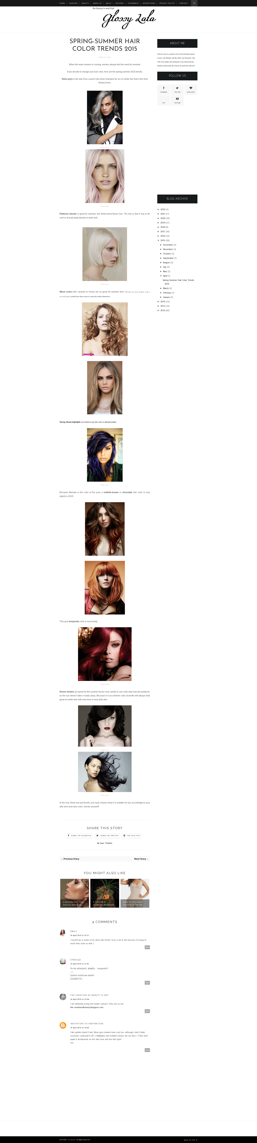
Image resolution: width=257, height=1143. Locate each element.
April (165, 275)
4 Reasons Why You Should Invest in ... (73, 903)
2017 (162, 231)
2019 (162, 222)
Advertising (149, 3)
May (165, 271)
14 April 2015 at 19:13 (79, 935)
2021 (162, 213)
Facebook (163, 92)
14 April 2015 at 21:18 (79, 964)
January (166, 297)
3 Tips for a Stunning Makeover (103, 903)
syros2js (75, 959)
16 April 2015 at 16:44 (79, 1027)
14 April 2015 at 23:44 (79, 999)
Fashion (73, 3)
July (164, 267)
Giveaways (133, 3)
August (166, 262)
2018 (162, 227)
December (168, 244)
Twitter (177, 92)
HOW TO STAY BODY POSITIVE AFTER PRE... (134, 903)
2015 (162, 240)
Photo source (105, 485)
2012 (162, 310)
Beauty (85, 3)
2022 (162, 209)
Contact (183, 3)
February (167, 292)
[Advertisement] (177, 150)
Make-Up (97, 3)
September (168, 258)
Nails (108, 3)
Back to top (190, 1140)
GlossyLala (71, 1140)
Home (62, 3)
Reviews (120, 3)
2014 (162, 301)
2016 (162, 236)
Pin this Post (133, 836)
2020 (162, 218)
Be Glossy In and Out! (103, 8)
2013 (162, 306)
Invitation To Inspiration (86, 1023)
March (166, 288)
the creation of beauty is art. (89, 995)
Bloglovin (191, 92)
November (168, 249)
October (167, 253)
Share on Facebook (81, 836)
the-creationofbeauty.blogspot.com (86, 1007)
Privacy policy (167, 3)
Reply (147, 947)
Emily (73, 931)
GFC (163, 103)
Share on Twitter (109, 836)
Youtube (177, 103)
